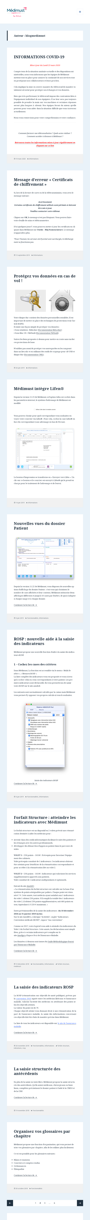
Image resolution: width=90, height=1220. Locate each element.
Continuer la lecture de (25, 605)
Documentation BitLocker (49, 330)
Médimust (15, 9)
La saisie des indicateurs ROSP (43, 987)
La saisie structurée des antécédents (37, 1071)
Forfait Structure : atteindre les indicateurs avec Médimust (45, 820)
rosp (24, 1048)
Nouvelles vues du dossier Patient (39, 526)
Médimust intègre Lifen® (39, 388)
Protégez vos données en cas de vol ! (45, 278)
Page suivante (80, 1203)
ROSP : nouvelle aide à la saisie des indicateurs (44, 641)
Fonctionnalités (32, 618)
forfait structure (63, 964)
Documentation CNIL (33, 354)
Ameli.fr (30, 886)
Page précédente (10, 1203)
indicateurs (18, 1048)
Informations (34, 159)
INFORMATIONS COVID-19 (39, 56)
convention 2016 (23, 998)
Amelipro (21, 935)
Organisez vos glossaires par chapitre (42, 1133)
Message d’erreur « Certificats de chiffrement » (43, 182)
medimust (17, 966)
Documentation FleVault (47, 333)
